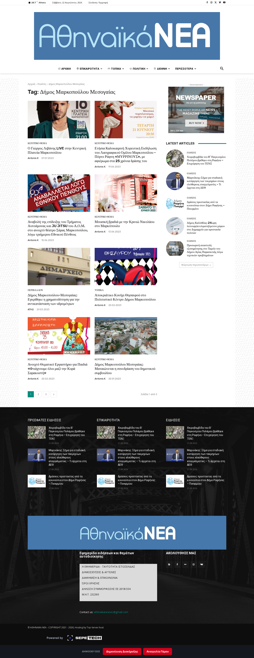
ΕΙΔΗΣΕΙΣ (191, 153)
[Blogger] (169, 564)
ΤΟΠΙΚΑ (99, 290)
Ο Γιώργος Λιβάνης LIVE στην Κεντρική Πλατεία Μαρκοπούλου (57, 150)
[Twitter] (216, 3)
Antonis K (33, 158)
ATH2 (31, 309)
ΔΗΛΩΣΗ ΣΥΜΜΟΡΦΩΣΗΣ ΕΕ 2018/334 (106, 589)
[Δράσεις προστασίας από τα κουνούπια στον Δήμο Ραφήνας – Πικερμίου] (175, 204)
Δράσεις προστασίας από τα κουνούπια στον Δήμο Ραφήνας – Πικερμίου (206, 205)
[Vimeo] (220, 3)
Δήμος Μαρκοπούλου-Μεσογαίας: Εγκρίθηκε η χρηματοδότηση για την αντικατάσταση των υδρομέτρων (54, 299)
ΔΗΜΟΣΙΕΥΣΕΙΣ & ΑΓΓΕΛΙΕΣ (99, 572)
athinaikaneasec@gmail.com (111, 612)
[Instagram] (211, 3)
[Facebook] (207, 3)
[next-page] (54, 394)
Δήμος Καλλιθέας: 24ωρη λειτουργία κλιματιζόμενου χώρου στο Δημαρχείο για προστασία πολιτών (206, 227)
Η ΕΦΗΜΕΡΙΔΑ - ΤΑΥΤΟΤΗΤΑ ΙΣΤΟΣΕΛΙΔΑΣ (108, 566)
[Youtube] (224, 3)
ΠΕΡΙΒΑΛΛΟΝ (35, 290)
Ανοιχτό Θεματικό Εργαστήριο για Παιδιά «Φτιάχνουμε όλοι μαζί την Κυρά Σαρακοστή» (57, 368)
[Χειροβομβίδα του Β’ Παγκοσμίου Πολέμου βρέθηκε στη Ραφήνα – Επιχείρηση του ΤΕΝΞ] (175, 158)
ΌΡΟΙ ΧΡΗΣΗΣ (90, 583)
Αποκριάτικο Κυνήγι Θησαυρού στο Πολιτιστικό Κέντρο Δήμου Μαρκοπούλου (125, 297)
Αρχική (31, 84)
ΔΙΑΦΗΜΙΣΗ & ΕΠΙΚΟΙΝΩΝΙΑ (100, 577)
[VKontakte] (201, 564)
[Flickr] (185, 564)
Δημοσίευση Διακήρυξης (122, 651)
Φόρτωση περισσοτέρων (194, 264)
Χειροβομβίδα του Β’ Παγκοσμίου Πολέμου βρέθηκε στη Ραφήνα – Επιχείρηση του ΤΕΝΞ (206, 160)
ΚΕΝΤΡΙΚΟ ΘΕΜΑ (37, 143)
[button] (221, 68)
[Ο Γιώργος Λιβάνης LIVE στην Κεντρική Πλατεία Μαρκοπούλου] (59, 119)
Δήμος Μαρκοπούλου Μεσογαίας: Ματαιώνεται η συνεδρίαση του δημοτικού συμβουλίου (125, 368)
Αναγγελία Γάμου (158, 651)
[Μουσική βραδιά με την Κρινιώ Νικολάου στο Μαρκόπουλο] (126, 193)
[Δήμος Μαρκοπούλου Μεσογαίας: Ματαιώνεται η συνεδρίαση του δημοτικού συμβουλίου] (126, 336)
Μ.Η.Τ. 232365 (90, 594)
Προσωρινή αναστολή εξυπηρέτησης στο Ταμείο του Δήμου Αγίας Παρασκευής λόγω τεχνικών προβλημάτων (205, 250)
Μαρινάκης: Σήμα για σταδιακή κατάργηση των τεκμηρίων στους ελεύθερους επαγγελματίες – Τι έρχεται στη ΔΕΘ (205, 182)
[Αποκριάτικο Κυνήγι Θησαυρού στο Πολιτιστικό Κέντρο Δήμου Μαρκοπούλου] (126, 266)
